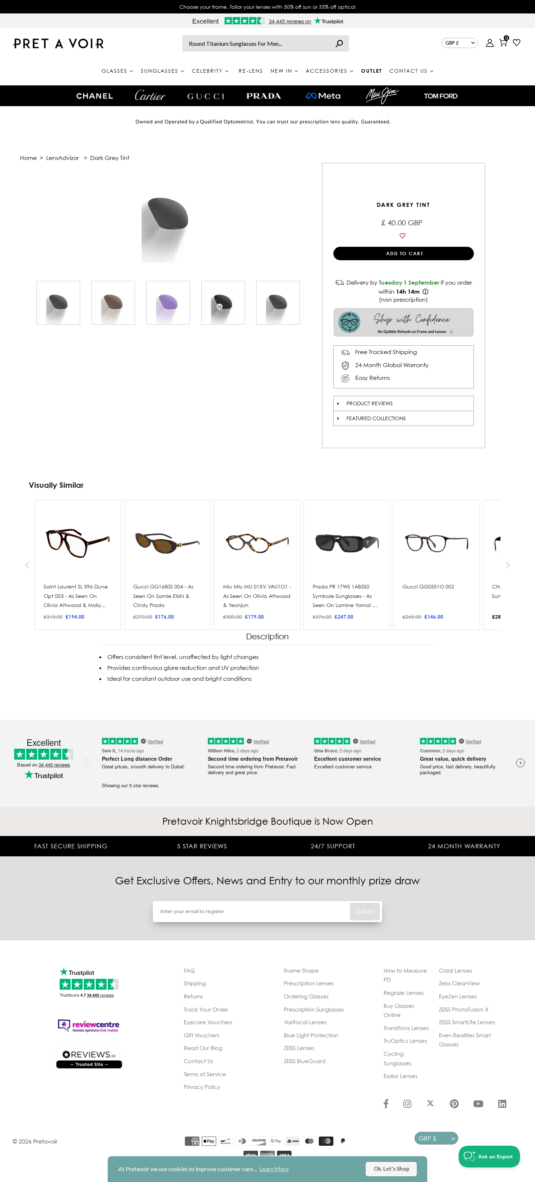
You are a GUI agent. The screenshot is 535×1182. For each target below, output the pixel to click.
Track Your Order (206, 1009)
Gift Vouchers (201, 1035)
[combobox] (265, 43)
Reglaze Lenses (404, 992)
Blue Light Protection (311, 1035)
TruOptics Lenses (405, 1040)
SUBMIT (364, 911)
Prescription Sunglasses (314, 1009)
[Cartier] (150, 95)
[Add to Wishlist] (403, 236)
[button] (27, 565)
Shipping (195, 983)
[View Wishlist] (516, 43)
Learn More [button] (274, 1168)
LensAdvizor (62, 157)
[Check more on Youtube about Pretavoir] (478, 1104)
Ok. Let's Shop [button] (391, 1169)
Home (28, 157)
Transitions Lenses (406, 1028)
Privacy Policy (202, 1087)
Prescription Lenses (309, 983)
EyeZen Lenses (458, 996)
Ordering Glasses (306, 996)
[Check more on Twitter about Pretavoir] (430, 1104)
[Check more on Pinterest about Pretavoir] (454, 1104)
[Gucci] (205, 95)
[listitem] (78, 565)
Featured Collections (376, 418)
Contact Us (198, 1061)
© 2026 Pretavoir (35, 1141)
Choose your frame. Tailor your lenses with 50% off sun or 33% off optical (267, 7)
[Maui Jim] (382, 95)
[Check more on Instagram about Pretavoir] (407, 1104)
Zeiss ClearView (459, 983)
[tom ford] (441, 96)
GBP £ (452, 43)
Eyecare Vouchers (208, 1022)
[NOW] (339, 43)
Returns (193, 996)
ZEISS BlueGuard (304, 1061)
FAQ (189, 970)
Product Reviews (369, 403)
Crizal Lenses (455, 970)
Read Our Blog (203, 1048)
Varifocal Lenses (305, 1022)
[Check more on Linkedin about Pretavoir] (502, 1104)
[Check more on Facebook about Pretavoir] (386, 1104)
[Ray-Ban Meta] (323, 96)
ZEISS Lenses (299, 1048)
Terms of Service (205, 1074)
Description (267, 636)
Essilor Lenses (400, 1076)
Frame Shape (301, 970)
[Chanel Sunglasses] (94, 96)
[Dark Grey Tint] (58, 303)
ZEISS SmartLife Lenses (467, 1022)
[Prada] (264, 96)
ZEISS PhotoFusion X (463, 1009)
